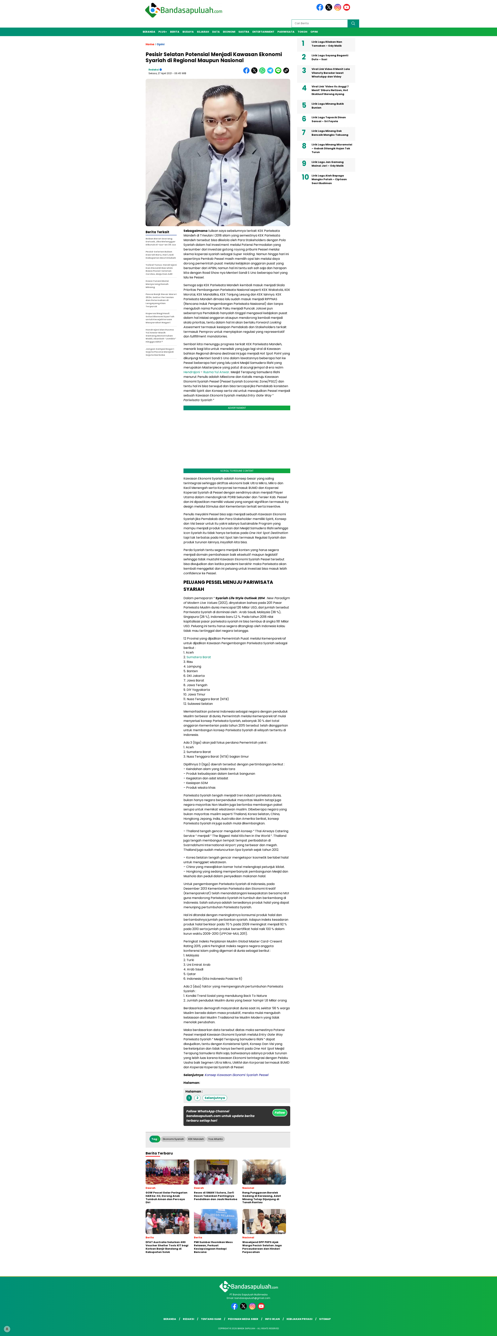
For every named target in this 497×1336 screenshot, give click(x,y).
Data (216, 32)
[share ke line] (279, 72)
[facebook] (320, 9)
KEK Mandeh (196, 1139)
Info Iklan (272, 1319)
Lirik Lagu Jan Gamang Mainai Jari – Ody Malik (328, 164)
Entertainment (263, 32)
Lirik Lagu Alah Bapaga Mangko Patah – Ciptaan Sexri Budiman (329, 179)
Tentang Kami (211, 1319)
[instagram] (338, 9)
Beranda (149, 32)
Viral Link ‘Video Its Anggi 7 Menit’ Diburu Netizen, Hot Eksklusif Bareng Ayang (330, 90)
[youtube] (347, 9)
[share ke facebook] (247, 72)
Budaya (188, 32)
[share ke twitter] (255, 72)
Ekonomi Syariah (173, 1139)
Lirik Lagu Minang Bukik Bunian (328, 106)
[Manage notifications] (7, 1329)
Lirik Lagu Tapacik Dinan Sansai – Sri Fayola (329, 119)
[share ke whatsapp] (263, 72)
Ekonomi (229, 32)
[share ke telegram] (271, 72)
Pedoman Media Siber (243, 1319)
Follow (280, 1112)
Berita (174, 32)
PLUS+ (162, 32)
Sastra (243, 32)
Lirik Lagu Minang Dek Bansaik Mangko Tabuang (330, 133)
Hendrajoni (191, 372)
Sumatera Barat (199, 657)
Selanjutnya (215, 1098)
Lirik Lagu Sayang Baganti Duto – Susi (330, 57)
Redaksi (154, 69)
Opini (314, 32)
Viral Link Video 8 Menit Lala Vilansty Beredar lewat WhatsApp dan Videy (331, 72)
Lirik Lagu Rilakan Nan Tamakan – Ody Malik (327, 44)
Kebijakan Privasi (299, 1319)
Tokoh (302, 32)
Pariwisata (286, 32)
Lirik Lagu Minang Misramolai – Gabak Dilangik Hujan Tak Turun (332, 148)
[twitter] (329, 9)
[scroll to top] (479, 1330)
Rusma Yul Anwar (216, 372)
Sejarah (203, 32)
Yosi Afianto (215, 1139)
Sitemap (325, 1319)
